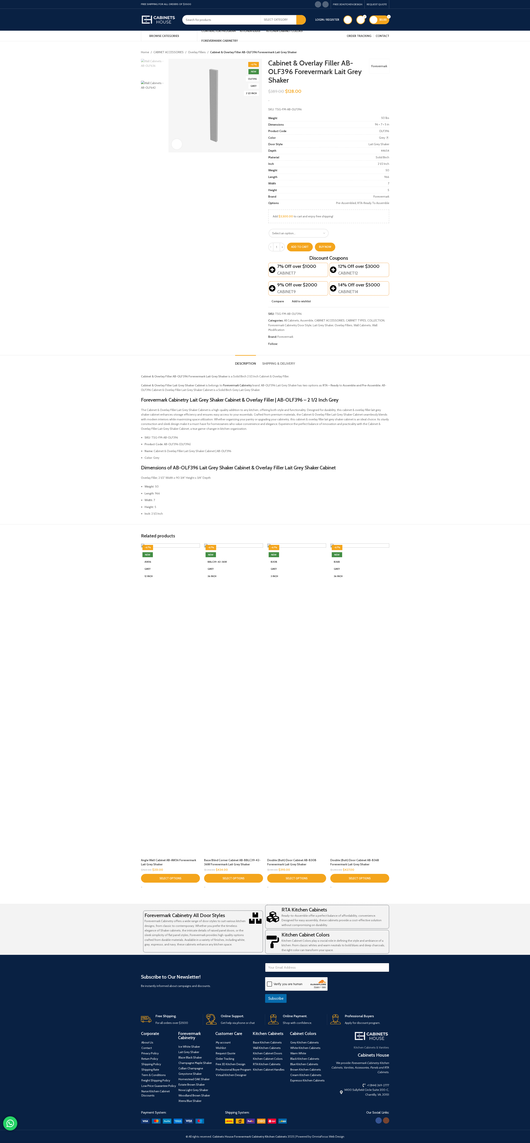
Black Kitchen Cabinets (304, 1059)
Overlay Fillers (197, 52)
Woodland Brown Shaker (194, 1095)
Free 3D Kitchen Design (230, 1064)
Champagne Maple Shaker (195, 1063)
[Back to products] (381, 52)
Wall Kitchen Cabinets (267, 1048)
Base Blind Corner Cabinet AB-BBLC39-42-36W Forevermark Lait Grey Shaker (232, 862)
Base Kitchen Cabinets (267, 1042)
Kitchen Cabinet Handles (268, 1069)
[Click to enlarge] (177, 144)
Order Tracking (225, 1059)
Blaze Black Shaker (190, 1057)
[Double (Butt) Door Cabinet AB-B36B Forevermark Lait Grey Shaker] (359, 699)
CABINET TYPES (356, 320)
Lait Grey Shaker (323, 325)
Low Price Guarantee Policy (158, 1086)
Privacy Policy (150, 1053)
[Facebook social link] (318, 4)
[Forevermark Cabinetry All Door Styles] (255, 918)
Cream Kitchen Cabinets (305, 1075)
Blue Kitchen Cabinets (304, 1064)
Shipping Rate (150, 1069)
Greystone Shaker (190, 1074)
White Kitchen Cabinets (305, 1048)
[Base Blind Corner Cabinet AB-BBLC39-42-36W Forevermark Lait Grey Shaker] (233, 699)
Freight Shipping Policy (155, 1080)
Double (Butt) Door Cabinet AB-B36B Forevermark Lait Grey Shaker (354, 862)
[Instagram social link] (325, 4)
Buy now (325, 246)
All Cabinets (291, 320)
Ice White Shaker (189, 1046)
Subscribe (275, 998)
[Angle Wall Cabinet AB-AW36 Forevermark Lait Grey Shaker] (170, 699)
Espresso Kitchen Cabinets (307, 1080)
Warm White (298, 1053)
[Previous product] (376, 52)
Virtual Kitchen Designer (231, 1075)
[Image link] (172, 1121)
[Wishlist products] (347, 20)
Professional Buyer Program (233, 1069)
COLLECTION (375, 320)
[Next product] (386, 52)
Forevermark (379, 66)
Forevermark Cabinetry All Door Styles (185, 915)
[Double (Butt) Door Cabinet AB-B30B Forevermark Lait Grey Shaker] (296, 699)
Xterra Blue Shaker (189, 1101)
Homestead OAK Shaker (194, 1079)
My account (223, 1042)
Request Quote (225, 1053)
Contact (146, 1048)
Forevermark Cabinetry (237, 385)
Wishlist (221, 1048)
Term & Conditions (153, 1075)
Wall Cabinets (362, 325)
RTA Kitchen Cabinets (304, 910)
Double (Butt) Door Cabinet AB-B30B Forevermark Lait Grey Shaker (291, 862)
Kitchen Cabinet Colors (305, 935)
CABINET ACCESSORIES (168, 52)
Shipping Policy (151, 1064)
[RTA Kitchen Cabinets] (273, 917)
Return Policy (149, 1059)
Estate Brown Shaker (191, 1084)
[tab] (245, 361)
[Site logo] (158, 19)
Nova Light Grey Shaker (193, 1090)
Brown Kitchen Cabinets (305, 1069)
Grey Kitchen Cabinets (304, 1042)
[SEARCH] (301, 20)
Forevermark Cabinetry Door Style (290, 325)
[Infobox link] (170, 1019)
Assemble (306, 320)
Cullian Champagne (190, 1068)
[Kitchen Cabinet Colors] (273, 942)
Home (145, 52)
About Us (147, 1042)
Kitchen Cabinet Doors (267, 1053)
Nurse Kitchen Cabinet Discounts (155, 1093)
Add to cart (300, 246)
